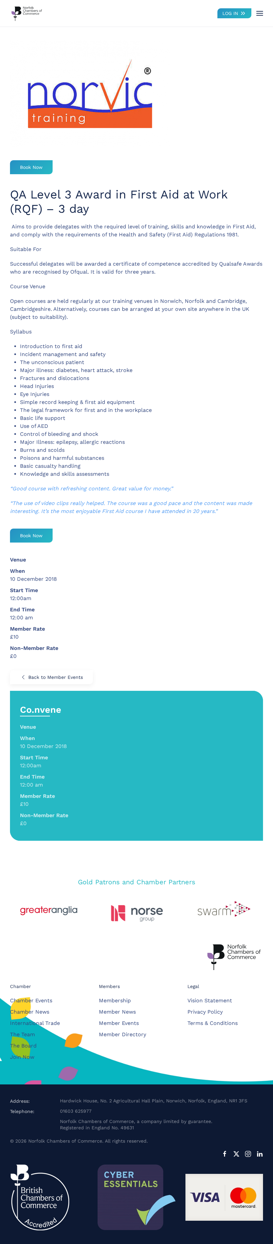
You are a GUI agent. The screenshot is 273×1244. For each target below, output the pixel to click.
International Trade (35, 1023)
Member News (117, 1012)
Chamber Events (31, 1000)
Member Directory (122, 1034)
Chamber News (29, 1012)
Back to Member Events (55, 677)
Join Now (22, 1057)
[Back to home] (26, 13)
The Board (23, 1046)
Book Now (31, 167)
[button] (259, 13)
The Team (22, 1034)
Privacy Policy (205, 1012)
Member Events (119, 1023)
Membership (115, 1000)
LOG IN (230, 13)
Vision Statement (209, 1000)
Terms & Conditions (212, 1023)
